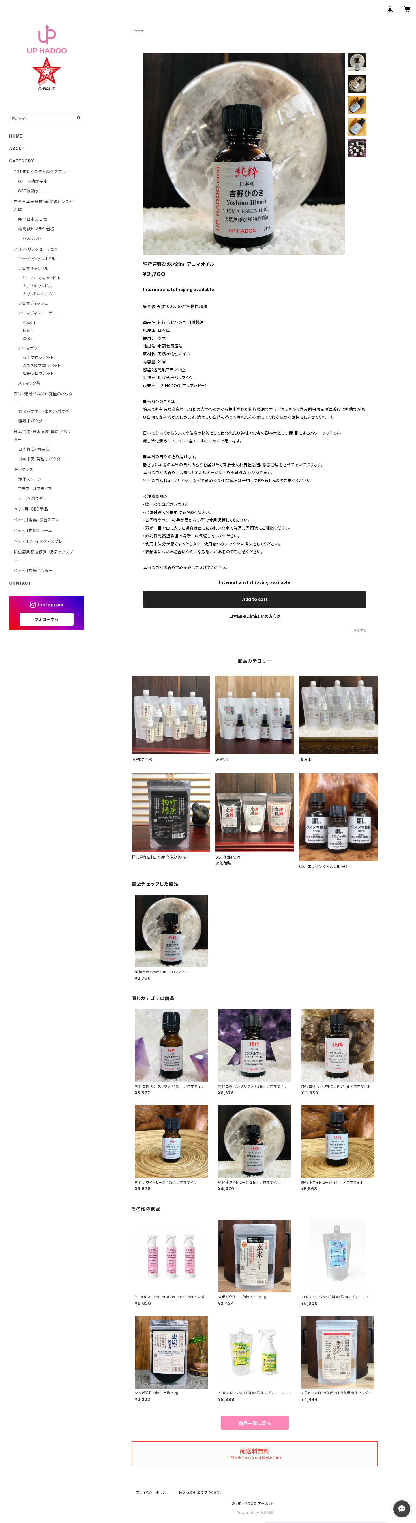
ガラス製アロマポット (42, 365)
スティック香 (29, 383)
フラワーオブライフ (35, 488)
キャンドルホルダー (40, 293)
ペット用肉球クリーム (33, 530)
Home (137, 31)
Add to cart (255, 599)
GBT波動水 (28, 190)
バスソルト (32, 238)
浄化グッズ (23, 469)
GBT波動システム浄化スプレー (42, 171)
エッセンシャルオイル (36, 258)
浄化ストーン (29, 479)
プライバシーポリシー (153, 1492)
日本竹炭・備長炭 (34, 449)
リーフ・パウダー (32, 498)
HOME (15, 136)
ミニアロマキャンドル (41, 277)
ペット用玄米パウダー (33, 570)
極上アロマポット (38, 357)
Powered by (248, 1513)
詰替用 (29, 322)
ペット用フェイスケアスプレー (40, 541)
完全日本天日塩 (33, 219)
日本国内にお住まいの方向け (254, 616)
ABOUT (17, 148)
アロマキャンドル (33, 268)
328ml (29, 338)
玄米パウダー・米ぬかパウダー (45, 411)
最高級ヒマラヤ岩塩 (36, 228)
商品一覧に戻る (254, 1423)
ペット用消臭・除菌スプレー (38, 519)
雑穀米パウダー (32, 420)
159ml (28, 330)
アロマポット (29, 348)
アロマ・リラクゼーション (36, 249)
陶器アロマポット (38, 373)
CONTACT (20, 583)
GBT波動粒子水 (33, 181)
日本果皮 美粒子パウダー (41, 458)
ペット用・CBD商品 (31, 509)
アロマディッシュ (33, 303)
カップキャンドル (37, 285)
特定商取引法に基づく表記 (200, 1492)
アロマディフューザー (37, 313)
